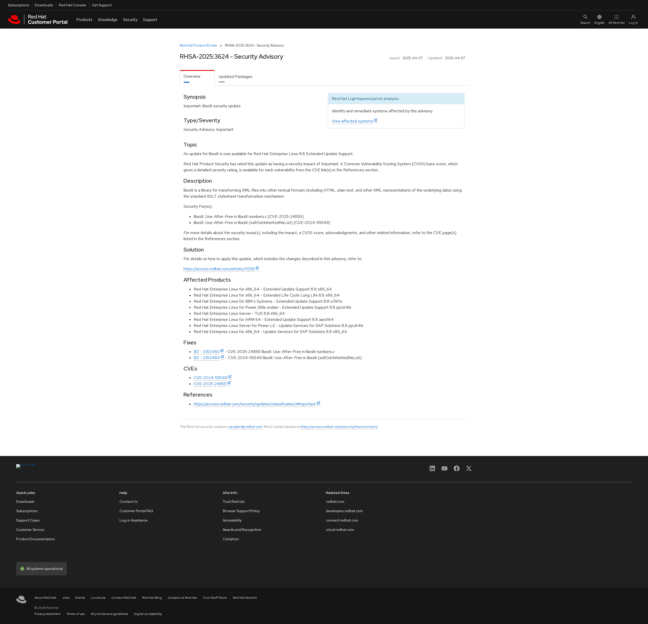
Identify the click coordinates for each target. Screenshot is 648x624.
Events (80, 598)
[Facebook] (457, 470)
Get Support (102, 5)
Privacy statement (47, 614)
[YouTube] (444, 470)
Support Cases (27, 520)
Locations (98, 598)
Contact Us (128, 501)
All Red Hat (617, 23)
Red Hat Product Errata (198, 45)
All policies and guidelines (109, 614)
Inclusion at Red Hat (182, 598)
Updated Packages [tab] (235, 76)
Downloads (44, 5)
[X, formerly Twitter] (469, 470)
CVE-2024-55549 (210, 377)
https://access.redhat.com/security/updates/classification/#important (255, 404)
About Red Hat (45, 598)
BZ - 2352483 (206, 351)
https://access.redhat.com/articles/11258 (219, 269)
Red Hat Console (72, 5)
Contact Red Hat (123, 598)
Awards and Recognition (242, 529)
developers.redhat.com (344, 511)
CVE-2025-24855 (210, 383)
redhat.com (335, 501)
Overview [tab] (192, 76)
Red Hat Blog (152, 598)
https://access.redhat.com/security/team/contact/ (339, 426)
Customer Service (30, 529)
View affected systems (352, 121)
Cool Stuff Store (215, 598)
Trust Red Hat (234, 501)
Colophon (231, 539)
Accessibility (232, 520)
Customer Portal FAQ (136, 511)
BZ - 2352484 (207, 357)
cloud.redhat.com (340, 529)
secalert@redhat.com (245, 426)
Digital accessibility (148, 614)
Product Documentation (35, 539)
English (599, 23)
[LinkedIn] (432, 470)
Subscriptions (18, 5)
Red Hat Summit (245, 598)
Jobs (65, 598)
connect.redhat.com (342, 520)
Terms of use (76, 614)
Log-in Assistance (133, 520)
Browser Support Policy (241, 511)
